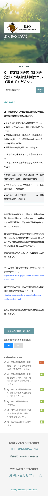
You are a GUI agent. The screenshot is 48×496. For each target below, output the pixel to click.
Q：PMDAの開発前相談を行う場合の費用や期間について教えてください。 (19, 392)
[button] (8, 345)
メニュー (25, 67)
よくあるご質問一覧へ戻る (19, 331)
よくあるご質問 (15, 36)
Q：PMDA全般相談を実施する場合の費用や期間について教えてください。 (19, 413)
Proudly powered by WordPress (24, 489)
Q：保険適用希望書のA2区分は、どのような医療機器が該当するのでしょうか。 (19, 365)
